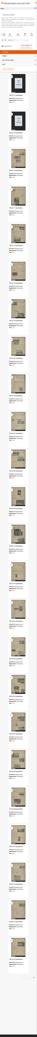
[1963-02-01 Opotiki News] (18, 421)
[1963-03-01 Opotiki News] (18, 722)
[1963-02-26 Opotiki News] (18, 684)
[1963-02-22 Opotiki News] (18, 647)
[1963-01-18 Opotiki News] (18, 271)
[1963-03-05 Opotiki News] (18, 759)
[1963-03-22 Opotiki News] (18, 947)
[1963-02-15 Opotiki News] (18, 571)
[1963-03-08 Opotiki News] (18, 797)
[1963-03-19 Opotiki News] (18, 909)
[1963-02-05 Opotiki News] (18, 459)
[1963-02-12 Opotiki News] (18, 534)
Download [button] (10, 35)
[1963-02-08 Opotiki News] (18, 496)
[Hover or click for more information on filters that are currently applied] (31, 45)
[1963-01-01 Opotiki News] (18, 83)
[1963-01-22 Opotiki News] (18, 308)
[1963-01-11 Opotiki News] (18, 196)
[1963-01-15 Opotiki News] (18, 233)
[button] (18, 34)
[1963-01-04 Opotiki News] (18, 121)
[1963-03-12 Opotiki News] (18, 834)
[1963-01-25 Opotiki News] (18, 346)
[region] (18, 61)
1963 (13, 102)
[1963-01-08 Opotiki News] (18, 158)
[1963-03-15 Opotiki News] (18, 872)
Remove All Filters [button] (26, 48)
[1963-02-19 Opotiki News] (18, 609)
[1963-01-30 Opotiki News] (18, 384)
